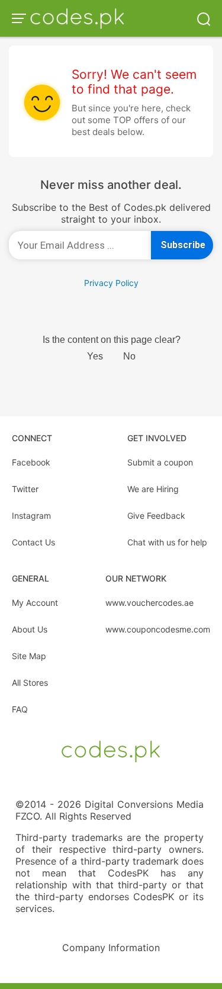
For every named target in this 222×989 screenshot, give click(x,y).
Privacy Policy (111, 283)
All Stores (30, 682)
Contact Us (33, 542)
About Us (29, 629)
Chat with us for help (167, 542)
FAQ (20, 709)
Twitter (25, 489)
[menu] (21, 18)
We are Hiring (153, 489)
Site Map (29, 656)
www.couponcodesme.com (157, 629)
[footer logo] (111, 750)
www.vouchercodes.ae (149, 603)
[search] (203, 18)
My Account (35, 603)
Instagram (31, 515)
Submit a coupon (160, 462)
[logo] (77, 18)
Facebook (31, 462)
